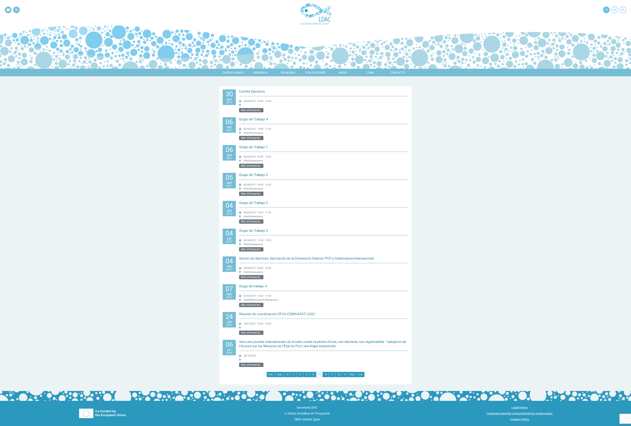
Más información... (251, 110)
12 (300, 374)
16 (326, 374)
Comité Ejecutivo (252, 91)
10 (287, 374)
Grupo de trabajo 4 (253, 286)
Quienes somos (233, 72)
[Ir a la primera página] (271, 374)
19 (345, 374)
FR (622, 10)
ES (606, 10)
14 (313, 374)
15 (319, 374)
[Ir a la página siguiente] (352, 374)
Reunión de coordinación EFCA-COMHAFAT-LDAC (277, 314)
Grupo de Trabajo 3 (253, 231)
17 (332, 374)
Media (343, 72)
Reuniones (288, 72)
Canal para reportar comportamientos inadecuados (520, 413)
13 (306, 374)
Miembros (261, 72)
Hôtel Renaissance (253, 133)
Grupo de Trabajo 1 (253, 147)
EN (614, 10)
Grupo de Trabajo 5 (253, 175)
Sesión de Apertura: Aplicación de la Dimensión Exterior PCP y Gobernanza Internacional (306, 258)
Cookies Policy (519, 419)
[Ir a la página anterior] (279, 374)
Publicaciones (315, 72)
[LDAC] (315, 14)
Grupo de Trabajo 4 (253, 119)
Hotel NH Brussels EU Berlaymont (261, 300)
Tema (370, 72)
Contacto (398, 72)
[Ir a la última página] (360, 374)
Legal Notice (520, 407)
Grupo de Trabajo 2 (253, 203)
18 (338, 374)
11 (293, 374)
